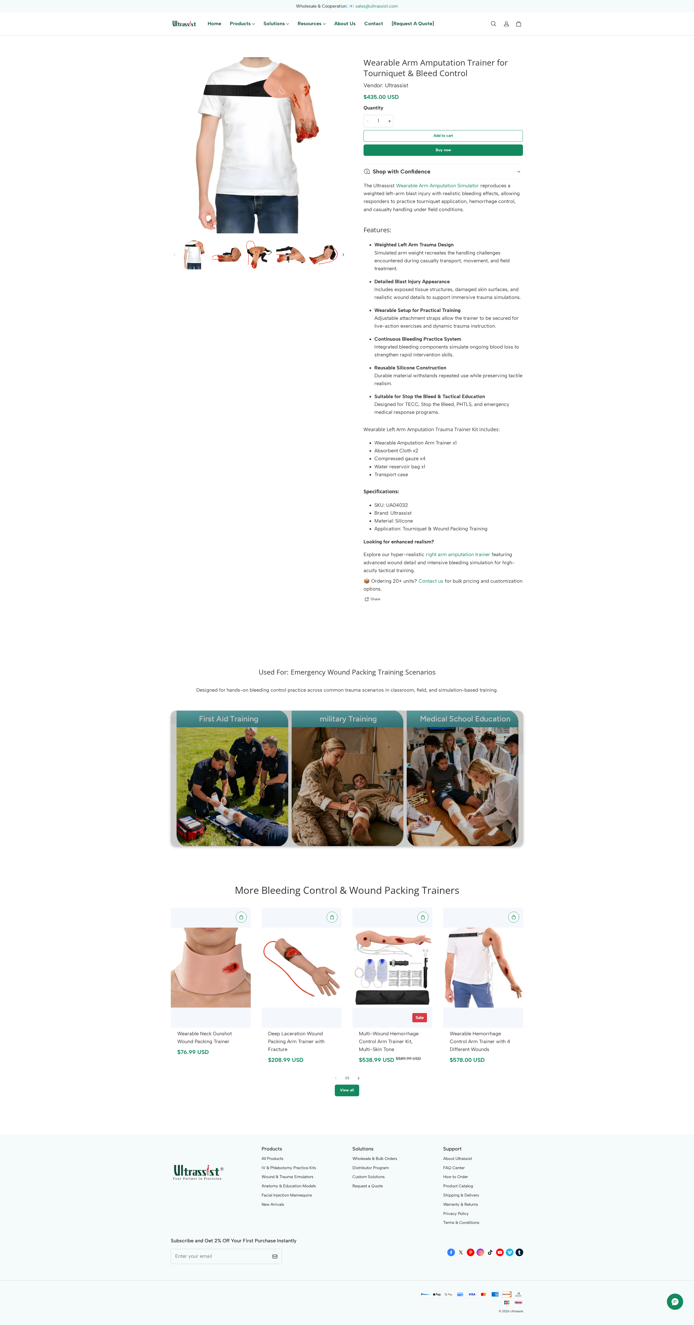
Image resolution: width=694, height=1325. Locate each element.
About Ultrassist (457, 1158)
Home (214, 24)
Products (240, 24)
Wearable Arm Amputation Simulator (437, 186)
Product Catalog (458, 1186)
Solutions (274, 24)
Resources (310, 24)
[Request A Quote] (413, 24)
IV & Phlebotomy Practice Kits (289, 1167)
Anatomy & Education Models (289, 1186)
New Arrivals (273, 1204)
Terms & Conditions (461, 1222)
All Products (272, 1158)
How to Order (455, 1176)
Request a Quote (367, 1186)
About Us (345, 24)
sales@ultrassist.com (376, 6)
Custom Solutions (368, 1176)
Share (375, 599)
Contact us (431, 581)
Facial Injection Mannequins (287, 1195)
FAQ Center (454, 1167)
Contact (373, 24)
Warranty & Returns (460, 1204)
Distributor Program (370, 1167)
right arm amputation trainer (458, 554)
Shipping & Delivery (461, 1195)
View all (347, 1090)
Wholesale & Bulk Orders (374, 1158)
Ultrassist (516, 1311)
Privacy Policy (456, 1213)
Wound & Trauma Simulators (287, 1176)
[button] (493, 23)
